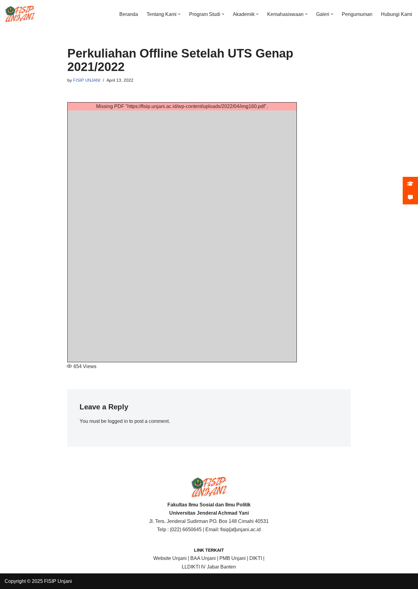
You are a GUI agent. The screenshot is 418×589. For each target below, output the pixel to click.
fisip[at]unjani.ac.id (240, 529)
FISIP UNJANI (86, 80)
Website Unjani (170, 558)
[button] (179, 14)
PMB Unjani (232, 558)
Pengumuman (357, 14)
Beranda (128, 14)
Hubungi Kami (396, 14)
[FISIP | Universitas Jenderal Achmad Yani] (20, 14)
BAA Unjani (203, 558)
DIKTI (255, 558)
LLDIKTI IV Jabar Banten (209, 566)
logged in (118, 421)
